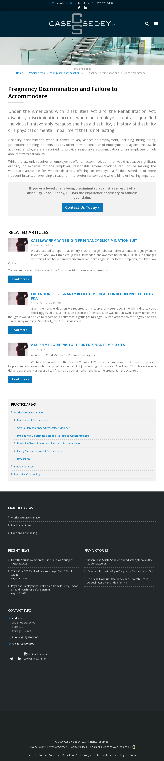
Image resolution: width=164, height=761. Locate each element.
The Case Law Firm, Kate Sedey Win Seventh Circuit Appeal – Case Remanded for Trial (117, 580)
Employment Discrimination (33, 420)
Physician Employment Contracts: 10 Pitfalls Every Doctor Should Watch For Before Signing (44, 587)
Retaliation (23, 459)
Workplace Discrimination (65, 72)
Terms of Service (57, 747)
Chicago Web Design (115, 747)
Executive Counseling (27, 474)
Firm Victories (105, 755)
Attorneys (85, 755)
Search (60, 3)
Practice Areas (36, 72)
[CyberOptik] (133, 747)
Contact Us (79, 3)
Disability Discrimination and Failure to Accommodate (48, 443)
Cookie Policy (77, 747)
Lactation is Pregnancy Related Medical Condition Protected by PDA (92, 296)
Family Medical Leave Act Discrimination (40, 451)
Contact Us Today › (82, 207)
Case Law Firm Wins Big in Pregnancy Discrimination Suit (84, 240)
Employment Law (24, 466)
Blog (121, 755)
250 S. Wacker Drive (23, 622)
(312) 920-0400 (104, 3)
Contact (134, 755)
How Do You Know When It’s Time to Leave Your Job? (42, 560)
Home (19, 72)
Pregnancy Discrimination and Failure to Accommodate (53, 435)
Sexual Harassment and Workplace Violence (43, 428)
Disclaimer (94, 747)
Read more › (20, 279)
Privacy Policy (36, 747)
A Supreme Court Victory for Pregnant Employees (78, 344)
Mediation (68, 755)
